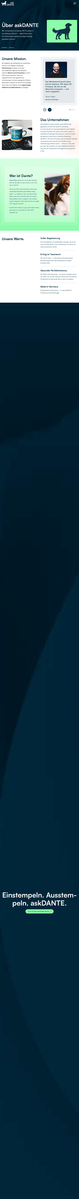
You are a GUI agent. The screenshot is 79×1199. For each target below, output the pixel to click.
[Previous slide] (45, 110)
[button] (69, 109)
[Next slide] (50, 110)
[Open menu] (75, 3)
